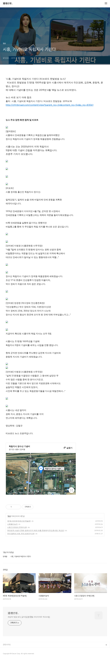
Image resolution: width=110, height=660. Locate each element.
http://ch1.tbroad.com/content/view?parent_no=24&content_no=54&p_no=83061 (49, 104)
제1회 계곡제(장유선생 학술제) (19, 521)
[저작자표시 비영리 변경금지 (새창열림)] (37, 507)
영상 (9, 516)
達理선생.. (8, 3)
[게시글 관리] (18, 507)
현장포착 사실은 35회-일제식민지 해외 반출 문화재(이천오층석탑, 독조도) (35, 530)
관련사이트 (7, 645)
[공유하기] (14, 507)
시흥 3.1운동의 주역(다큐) (17, 527)
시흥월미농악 (12, 524)
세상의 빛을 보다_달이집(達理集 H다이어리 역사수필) (29, 617)
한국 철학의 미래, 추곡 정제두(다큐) (21, 533)
